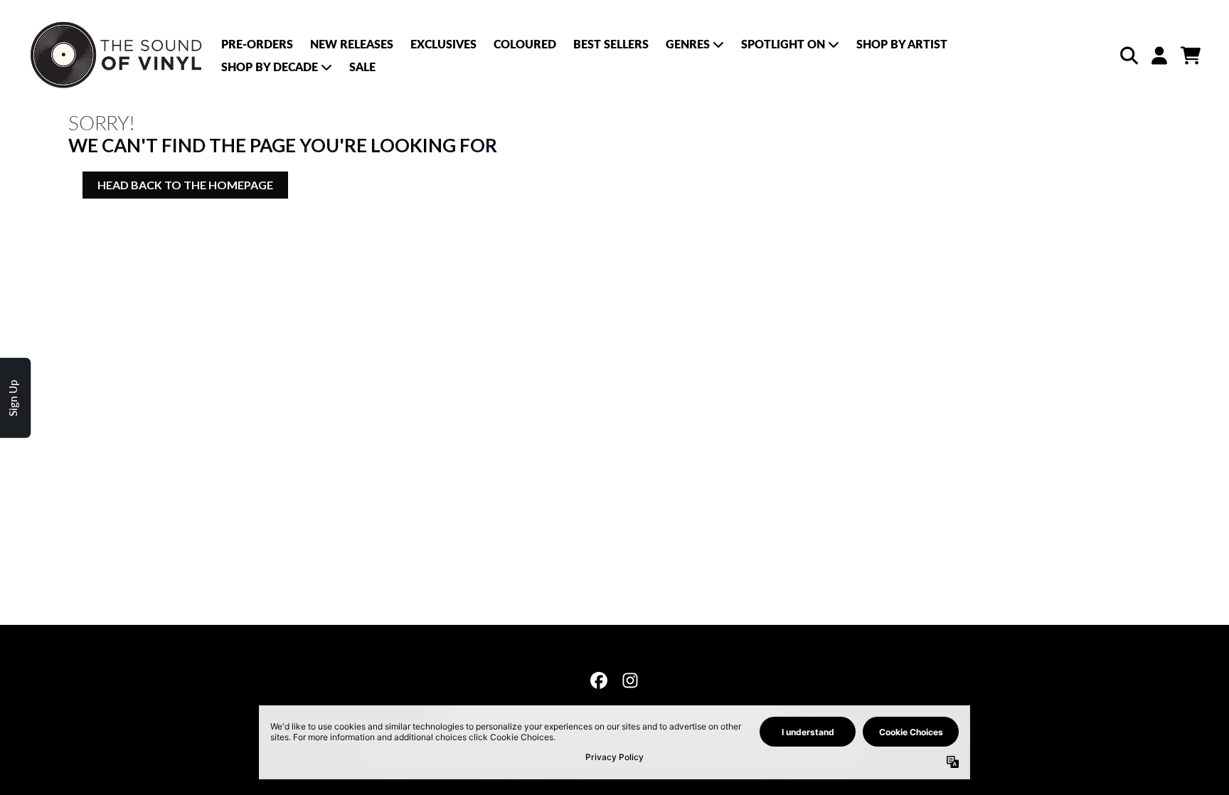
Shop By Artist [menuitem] (901, 44)
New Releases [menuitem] (351, 44)
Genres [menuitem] (688, 44)
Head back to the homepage (185, 184)
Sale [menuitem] (362, 66)
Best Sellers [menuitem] (611, 44)
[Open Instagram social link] (630, 680)
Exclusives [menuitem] (443, 44)
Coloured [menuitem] (525, 44)
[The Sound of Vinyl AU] (118, 55)
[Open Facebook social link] (598, 680)
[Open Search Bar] (1128, 55)
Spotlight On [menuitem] (783, 44)
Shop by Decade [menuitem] (269, 66)
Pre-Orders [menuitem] (257, 44)
